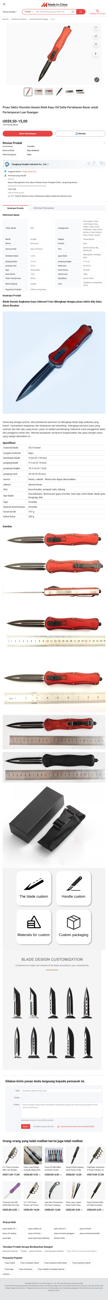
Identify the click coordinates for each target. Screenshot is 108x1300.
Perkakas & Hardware (19, 19)
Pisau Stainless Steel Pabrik (55, 1263)
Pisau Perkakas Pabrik (30, 1263)
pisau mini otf (59, 1228)
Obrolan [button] (82, 133)
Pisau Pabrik (10, 1263)
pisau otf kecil (85, 1228)
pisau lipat (7, 1238)
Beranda (6, 19)
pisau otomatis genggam (64, 1233)
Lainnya (6, 1274)
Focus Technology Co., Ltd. (46, 1283)
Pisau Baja (9, 1269)
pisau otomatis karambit (90, 1233)
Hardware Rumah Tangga (39, 19)
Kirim (25, 1126)
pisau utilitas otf (34, 1228)
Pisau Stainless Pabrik (81, 1263)
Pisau (53, 19)
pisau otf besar (34, 1233)
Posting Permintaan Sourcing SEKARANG (75, 1126)
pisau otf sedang (9, 1233)
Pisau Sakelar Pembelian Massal (51, 1269)
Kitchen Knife (59, 1238)
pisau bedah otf (9, 1228)
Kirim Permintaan (27, 133)
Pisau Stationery (25, 1269)
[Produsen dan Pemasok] (54, 4)
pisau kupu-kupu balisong (38, 1238)
